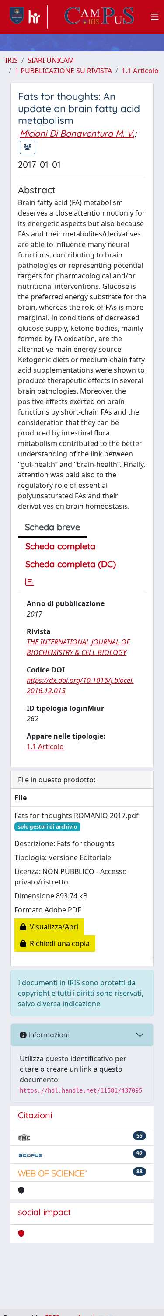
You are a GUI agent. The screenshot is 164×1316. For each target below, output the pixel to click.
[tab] (30, 582)
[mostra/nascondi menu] (155, 17)
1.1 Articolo (140, 70)
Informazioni (48, 1034)
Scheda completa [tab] (60, 546)
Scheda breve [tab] (52, 526)
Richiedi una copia (58, 943)
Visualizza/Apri (52, 927)
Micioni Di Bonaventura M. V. (77, 133)
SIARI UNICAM (51, 60)
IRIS (11, 60)
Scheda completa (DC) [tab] (70, 564)
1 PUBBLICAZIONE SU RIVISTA (63, 70)
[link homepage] (26, 17)
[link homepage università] (99, 17)
